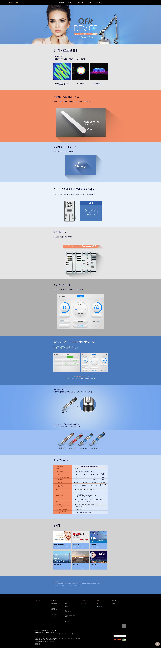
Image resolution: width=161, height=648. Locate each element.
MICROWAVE (54, 603)
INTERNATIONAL (146, 1)
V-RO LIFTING (54, 614)
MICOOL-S (67, 616)
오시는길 (36, 630)
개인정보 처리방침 (45, 630)
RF (65, 610)
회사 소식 (98, 604)
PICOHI (66, 604)
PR (97, 603)
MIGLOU (53, 604)
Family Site (118, 636)
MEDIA (90, 3)
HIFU (52, 613)
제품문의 (113, 604)
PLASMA (67, 620)
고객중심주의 (114, 603)
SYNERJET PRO (54, 609)
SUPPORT (99, 3)
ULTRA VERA (53, 616)
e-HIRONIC (54, 630)
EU (152, 1)
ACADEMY (80, 3)
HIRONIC (13, 2)
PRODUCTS (71, 3)
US (150, 1)
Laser (66, 603)
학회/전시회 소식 (99, 606)
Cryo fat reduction (70, 615)
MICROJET (53, 608)
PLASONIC (67, 621)
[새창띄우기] (124, 640)
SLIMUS (66, 606)
